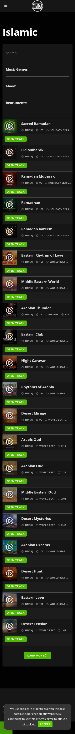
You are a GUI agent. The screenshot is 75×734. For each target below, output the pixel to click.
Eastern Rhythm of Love (42, 255)
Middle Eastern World (40, 282)
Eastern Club (32, 334)
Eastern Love (32, 597)
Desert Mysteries (36, 518)
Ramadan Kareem (36, 229)
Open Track (16, 139)
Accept (45, 724)
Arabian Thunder (36, 308)
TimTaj (29, 130)
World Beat (57, 261)
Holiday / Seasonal (61, 182)
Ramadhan (30, 203)
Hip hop (53, 314)
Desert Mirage (33, 413)
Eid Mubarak (32, 150)
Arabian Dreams (35, 545)
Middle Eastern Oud (38, 492)
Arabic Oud (31, 440)
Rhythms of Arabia (37, 387)
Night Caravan (33, 361)
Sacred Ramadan (36, 124)
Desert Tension (34, 624)
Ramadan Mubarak (38, 176)
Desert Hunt (31, 571)
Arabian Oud (32, 466)
